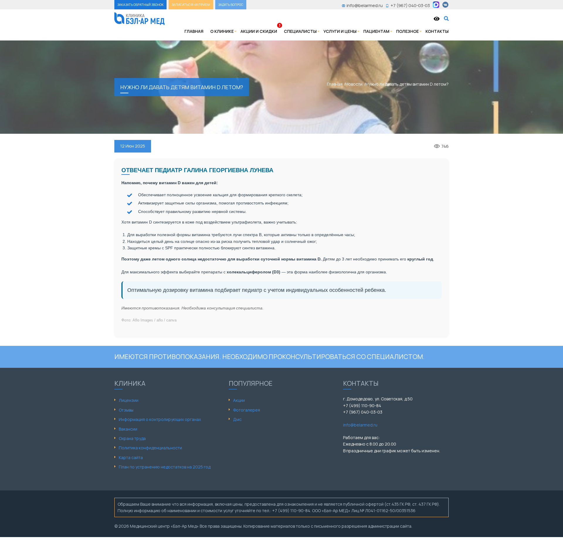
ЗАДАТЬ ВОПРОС (230, 4)
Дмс (237, 419)
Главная (194, 31)
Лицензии (128, 400)
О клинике (222, 31)
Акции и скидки (258, 31)
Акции (239, 400)
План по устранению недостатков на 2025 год (165, 467)
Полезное (407, 31)
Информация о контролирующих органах (160, 419)
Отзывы (126, 410)
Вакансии (128, 429)
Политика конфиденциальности (150, 448)
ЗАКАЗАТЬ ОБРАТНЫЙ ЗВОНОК (140, 4)
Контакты (437, 31)
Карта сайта (131, 457)
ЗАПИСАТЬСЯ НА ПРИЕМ (191, 4)
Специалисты (300, 31)
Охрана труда (132, 438)
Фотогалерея (246, 410)
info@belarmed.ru (360, 425)
